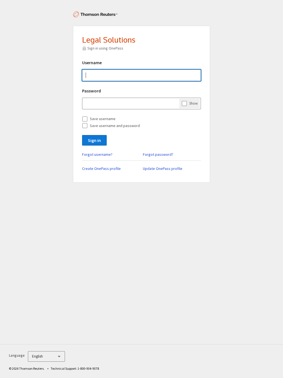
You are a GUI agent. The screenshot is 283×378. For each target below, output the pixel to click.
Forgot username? (97, 154)
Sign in (94, 140)
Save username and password (115, 125)
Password (91, 91)
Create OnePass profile (101, 168)
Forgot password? (158, 154)
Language (17, 355)
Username (92, 62)
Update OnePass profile (162, 168)
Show (193, 103)
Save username (103, 118)
